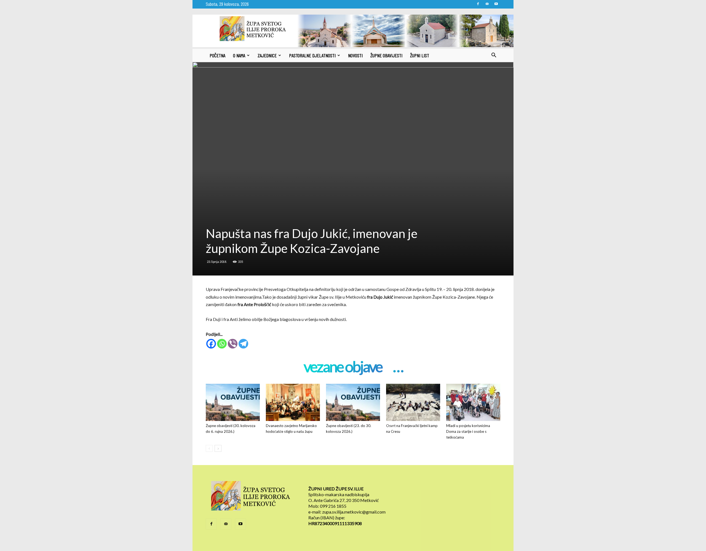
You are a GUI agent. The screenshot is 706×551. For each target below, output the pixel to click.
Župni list (419, 55)
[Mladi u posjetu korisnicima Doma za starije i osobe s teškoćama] (473, 402)
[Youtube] (496, 4)
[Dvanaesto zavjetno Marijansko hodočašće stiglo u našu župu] (293, 402)
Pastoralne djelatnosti (312, 55)
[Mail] (487, 4)
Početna (217, 55)
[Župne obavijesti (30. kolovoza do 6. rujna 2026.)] (233, 402)
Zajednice (267, 55)
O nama (239, 55)
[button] (493, 56)
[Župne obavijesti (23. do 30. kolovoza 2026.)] (353, 402)
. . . (398, 367)
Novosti (355, 55)
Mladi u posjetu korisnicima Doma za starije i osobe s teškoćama (468, 431)
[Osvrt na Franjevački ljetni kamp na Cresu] (413, 402)
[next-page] (218, 448)
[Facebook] (478, 4)
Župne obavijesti (386, 55)
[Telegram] (243, 344)
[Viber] (232, 344)
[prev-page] (209, 448)
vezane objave (343, 367)
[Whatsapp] (222, 344)
